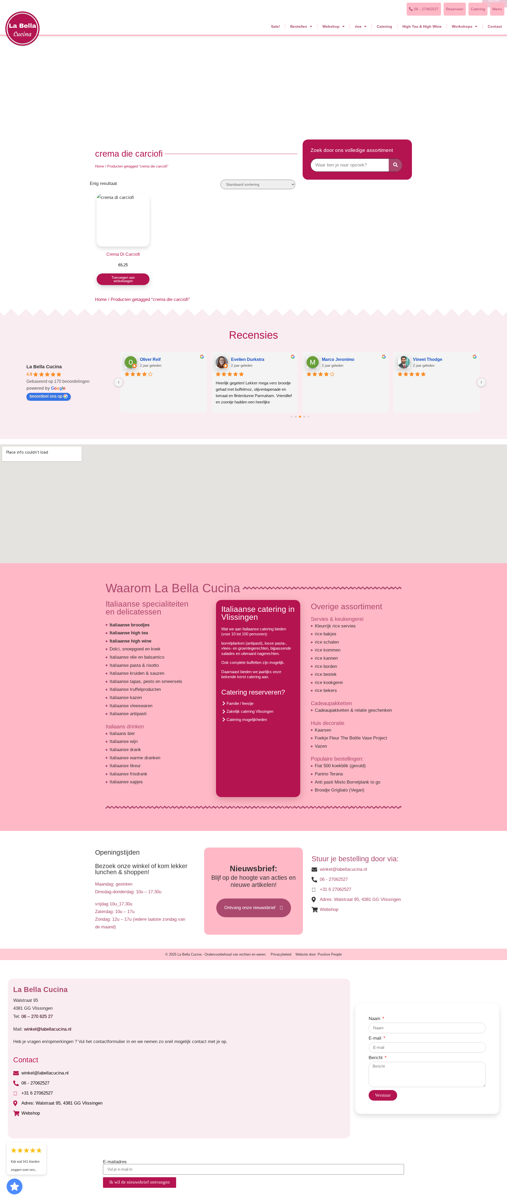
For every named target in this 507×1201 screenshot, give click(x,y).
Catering (384, 26)
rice (358, 26)
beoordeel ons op (46, 396)
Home (99, 166)
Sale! (275, 26)
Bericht (376, 1057)
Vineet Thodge (427, 359)
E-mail (376, 1038)
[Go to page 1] (296, 417)
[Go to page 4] (308, 416)
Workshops (462, 26)
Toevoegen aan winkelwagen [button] (123, 279)
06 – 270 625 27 (37, 1016)
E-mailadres (115, 1162)
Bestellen (298, 26)
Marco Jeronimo (338, 359)
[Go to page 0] (291, 416)
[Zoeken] (395, 165)
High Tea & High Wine (422, 26)
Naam (375, 1018)
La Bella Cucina (44, 366)
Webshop (331, 26)
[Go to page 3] (304, 417)
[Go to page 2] (300, 417)
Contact (495, 26)
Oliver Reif (150, 359)
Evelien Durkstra (247, 359)
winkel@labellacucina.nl (47, 1029)
